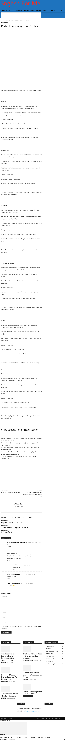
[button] (62, 10)
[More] (44, 35)
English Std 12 (18, 10)
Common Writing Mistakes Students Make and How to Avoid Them (32, 494)
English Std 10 (5, 681)
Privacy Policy (44, 718)
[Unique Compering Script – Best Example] (32, 687)
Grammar (26, 10)
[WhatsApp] (14, 482)
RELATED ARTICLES (8, 518)
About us (51, 718)
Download (52, 10)
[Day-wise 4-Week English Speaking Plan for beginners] (10, 670)
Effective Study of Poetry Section (10, 492)
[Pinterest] (10, 482)
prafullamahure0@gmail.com (32, 711)
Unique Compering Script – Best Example (32, 693)
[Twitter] (6, 482)
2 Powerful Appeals (9, 532)
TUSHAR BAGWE (12, 554)
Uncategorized (9, 20)
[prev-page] (1, 536)
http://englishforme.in (18, 506)
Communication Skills (42, 10)
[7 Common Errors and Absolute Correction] (10, 689)
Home (3, 10)
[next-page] (3, 536)
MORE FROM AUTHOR (24, 518)
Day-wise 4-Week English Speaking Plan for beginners (9, 677)
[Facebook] (3, 482)
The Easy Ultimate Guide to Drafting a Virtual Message (32, 656)
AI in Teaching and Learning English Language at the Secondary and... (8, 657)
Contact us (57, 718)
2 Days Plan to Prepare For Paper (15, 527)
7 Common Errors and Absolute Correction (9, 695)
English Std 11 (9, 10)
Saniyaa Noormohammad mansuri (17, 542)
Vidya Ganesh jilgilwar (13, 574)
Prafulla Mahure (6, 29)
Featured (32, 10)
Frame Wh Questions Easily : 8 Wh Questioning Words (32, 675)
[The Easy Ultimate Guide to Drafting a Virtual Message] (32, 649)
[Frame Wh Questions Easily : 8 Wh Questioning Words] (32, 668)
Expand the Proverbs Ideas (12, 523)
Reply (8, 549)
